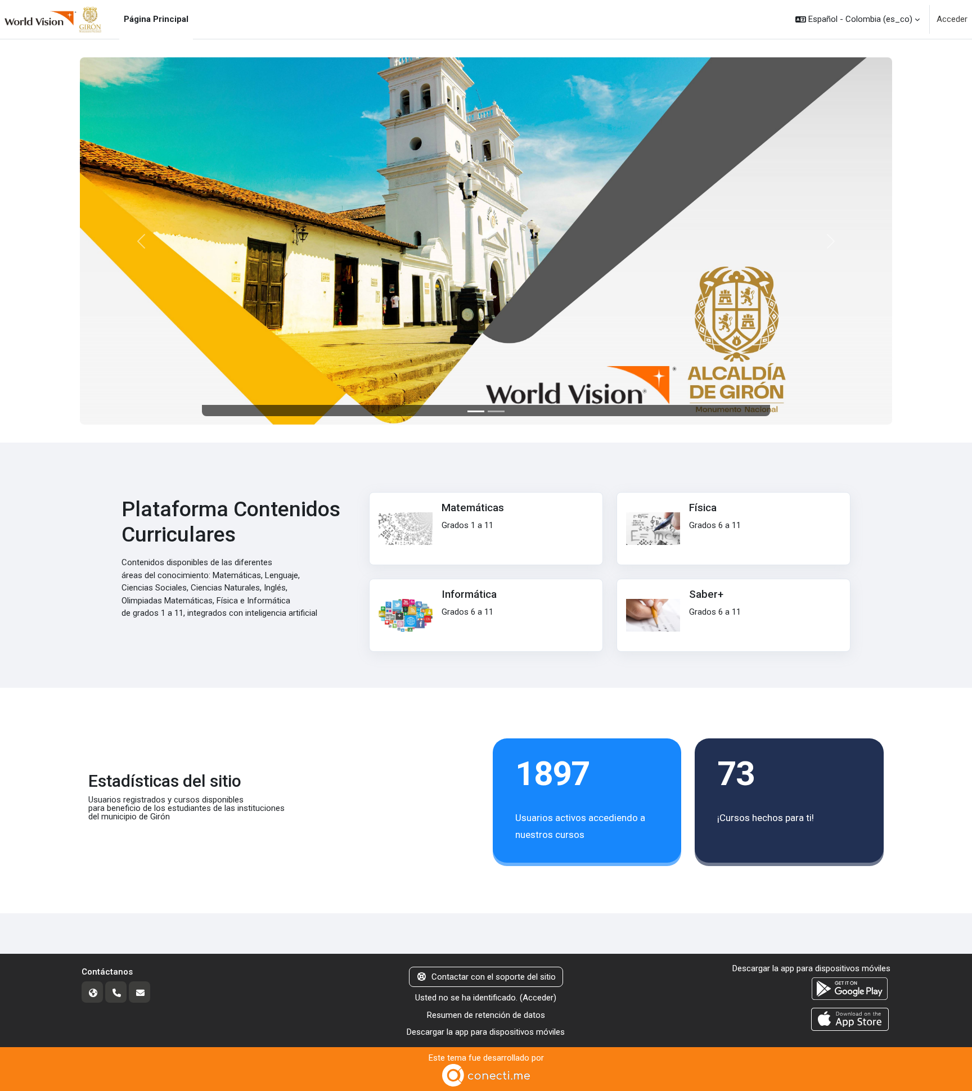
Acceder (952, 19)
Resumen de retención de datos (486, 1015)
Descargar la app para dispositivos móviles (486, 1032)
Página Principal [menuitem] (156, 19)
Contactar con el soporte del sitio (493, 977)
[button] (857, 19)
